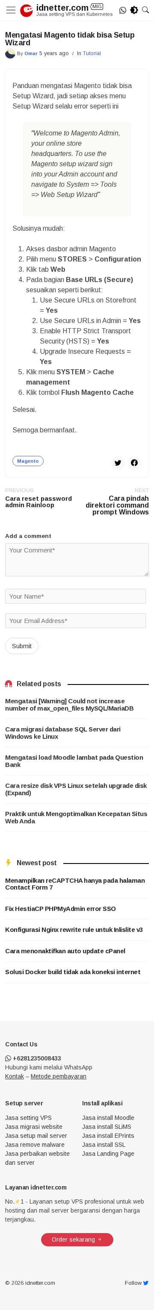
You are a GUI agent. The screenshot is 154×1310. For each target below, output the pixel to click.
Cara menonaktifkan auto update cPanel (65, 951)
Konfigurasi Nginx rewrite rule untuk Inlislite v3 (74, 929)
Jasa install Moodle (108, 1117)
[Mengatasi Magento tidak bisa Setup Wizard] (134, 462)
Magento (28, 461)
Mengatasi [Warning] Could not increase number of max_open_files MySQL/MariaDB (69, 705)
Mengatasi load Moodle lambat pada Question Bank (74, 761)
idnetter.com (70, 7)
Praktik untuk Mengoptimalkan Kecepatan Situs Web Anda (76, 818)
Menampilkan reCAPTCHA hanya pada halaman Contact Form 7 (75, 884)
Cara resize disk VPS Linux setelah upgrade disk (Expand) (76, 789)
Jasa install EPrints (108, 1135)
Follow (134, 1283)
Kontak (14, 1076)
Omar (31, 53)
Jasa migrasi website (33, 1126)
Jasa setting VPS (28, 1117)
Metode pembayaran (58, 1076)
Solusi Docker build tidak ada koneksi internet (72, 972)
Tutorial (92, 53)
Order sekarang (74, 1239)
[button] (145, 10)
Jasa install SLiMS (106, 1126)
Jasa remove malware (35, 1144)
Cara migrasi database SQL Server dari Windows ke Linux (63, 733)
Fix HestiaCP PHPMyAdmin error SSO (60, 908)
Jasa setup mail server (36, 1135)
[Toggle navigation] (12, 10)
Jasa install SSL (103, 1144)
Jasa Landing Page (108, 1153)
